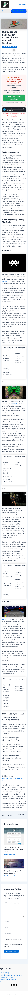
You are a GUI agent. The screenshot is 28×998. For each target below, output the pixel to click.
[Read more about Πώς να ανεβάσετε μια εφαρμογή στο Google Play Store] (14, 836)
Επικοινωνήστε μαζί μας (8, 977)
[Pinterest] (16, 985)
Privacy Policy (4, 973)
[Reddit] (14, 985)
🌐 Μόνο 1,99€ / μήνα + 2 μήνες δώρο (14, 98)
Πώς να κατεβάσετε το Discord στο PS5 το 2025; (13, 778)
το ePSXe (15, 404)
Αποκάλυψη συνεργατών (8, 979)
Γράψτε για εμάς (5, 982)
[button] (2, 11)
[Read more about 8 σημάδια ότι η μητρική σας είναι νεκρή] (14, 863)
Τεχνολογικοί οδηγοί (9, 46)
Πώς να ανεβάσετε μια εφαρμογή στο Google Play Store (13, 850)
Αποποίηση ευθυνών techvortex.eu (11, 975)
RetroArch (5, 281)
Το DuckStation (7, 619)
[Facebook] (11, 985)
